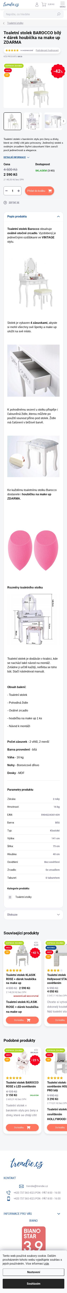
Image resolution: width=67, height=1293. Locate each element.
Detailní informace (15, 157)
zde (46, 1263)
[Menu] (62, 4)
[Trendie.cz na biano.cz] (33, 1243)
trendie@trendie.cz (37, 1186)
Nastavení (33, 1272)
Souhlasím (33, 1283)
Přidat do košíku (36, 190)
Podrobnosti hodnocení (47, 50)
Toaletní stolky (23, 897)
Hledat (59, 14)
